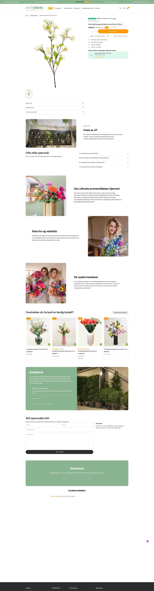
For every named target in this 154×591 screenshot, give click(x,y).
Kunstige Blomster (34, 15)
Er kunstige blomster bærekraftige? (89, 153)
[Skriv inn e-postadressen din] (90, 478)
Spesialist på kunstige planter (43, 403)
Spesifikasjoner (30, 107)
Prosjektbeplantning (87, 8)
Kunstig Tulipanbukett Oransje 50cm (87, 351)
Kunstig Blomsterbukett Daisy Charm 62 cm (63, 351)
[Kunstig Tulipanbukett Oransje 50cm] (90, 332)
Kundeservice (68, 8)
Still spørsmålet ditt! (31, 112)
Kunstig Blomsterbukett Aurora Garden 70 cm (116, 349)
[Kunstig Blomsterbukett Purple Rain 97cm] (38, 332)
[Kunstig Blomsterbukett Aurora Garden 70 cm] (116, 332)
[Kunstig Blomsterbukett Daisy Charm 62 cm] (64, 332)
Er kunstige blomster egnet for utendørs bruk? (92, 162)
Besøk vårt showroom (40, 388)
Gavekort (97, 8)
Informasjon (73, 588)
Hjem (27, 15)
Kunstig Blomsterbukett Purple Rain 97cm (37, 349)
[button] (147, 541)
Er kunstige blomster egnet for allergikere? (91, 167)
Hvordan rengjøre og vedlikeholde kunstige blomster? (94, 158)
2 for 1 (50, 8)
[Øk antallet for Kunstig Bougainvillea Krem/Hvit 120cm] (95, 31)
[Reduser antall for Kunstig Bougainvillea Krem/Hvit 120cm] (89, 31)
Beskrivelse (29, 103)
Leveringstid (36, 398)
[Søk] (120, 8)
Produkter (58, 8)
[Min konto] (124, 8)
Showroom (76, 8)
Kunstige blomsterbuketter (120, 312)
